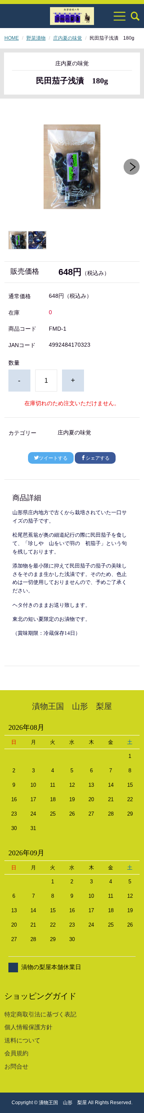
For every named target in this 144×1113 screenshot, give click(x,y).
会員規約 (16, 1053)
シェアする (98, 458)
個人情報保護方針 (28, 1027)
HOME (11, 38)
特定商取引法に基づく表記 (40, 1014)
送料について (22, 1040)
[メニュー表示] (120, 16)
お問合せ (16, 1066)
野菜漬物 (36, 38)
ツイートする (53, 458)
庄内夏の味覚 (67, 38)
